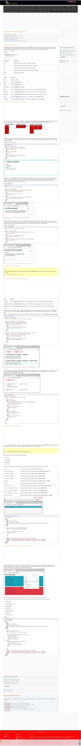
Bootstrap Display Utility (11, 34)
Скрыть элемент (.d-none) (12, 39)
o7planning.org (21, 736)
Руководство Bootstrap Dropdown (12, 680)
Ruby (21, 9)
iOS (4, 9)
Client (49, 9)
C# (14, 9)
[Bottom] (80, 745)
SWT (64, 6)
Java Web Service (53, 6)
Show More (7, 686)
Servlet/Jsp (26, 6)
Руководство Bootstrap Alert (11, 682)
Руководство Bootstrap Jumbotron (12, 679)
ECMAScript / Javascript (56, 9)
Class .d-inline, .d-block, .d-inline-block (14, 35)
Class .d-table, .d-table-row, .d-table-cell (14, 38)
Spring (37, 6)
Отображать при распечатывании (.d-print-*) (16, 40)
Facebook (8, 736)
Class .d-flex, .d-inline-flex (11, 37)
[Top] (80, 741)
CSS (17, 11)
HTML (14, 11)
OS (25, 11)
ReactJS (74, 9)
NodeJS (69, 9)
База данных (32, 9)
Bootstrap (22, 11)
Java (13, 6)
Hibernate (47, 6)
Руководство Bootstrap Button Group (68, 55)
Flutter (5, 11)
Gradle (22, 6)
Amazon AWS (41, 11)
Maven (18, 6)
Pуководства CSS (9, 691)
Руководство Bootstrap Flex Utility (15, 274)
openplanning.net (22, 738)
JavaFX (60, 6)
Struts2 (42, 6)
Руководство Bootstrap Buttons (11, 684)
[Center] (80, 743)
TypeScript (64, 9)
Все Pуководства (7, 6)
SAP (36, 11)
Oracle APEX (40, 9)
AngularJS (10, 11)
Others (46, 11)
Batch (27, 9)
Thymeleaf (32, 6)
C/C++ (17, 9)
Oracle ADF (68, 6)
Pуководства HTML (9, 689)
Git (33, 11)
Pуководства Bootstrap (11, 676)
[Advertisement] (40, 21)
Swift (12, 9)
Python (7, 9)
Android (73, 6)
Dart (24, 9)
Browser (30, 11)
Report (45, 9)
